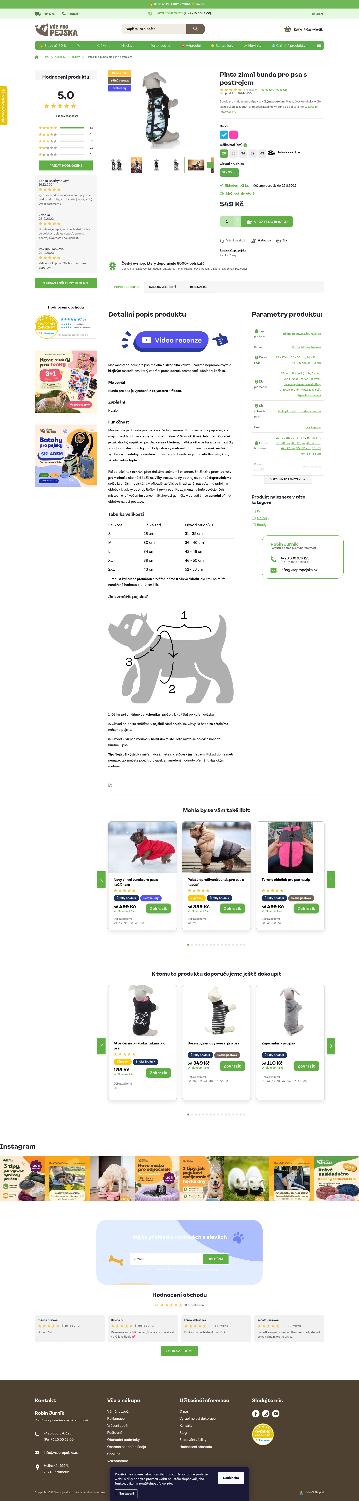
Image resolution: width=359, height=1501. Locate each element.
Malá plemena (287, 411)
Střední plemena (310, 411)
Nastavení (126, 1493)
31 (278, 1081)
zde (169, 1483)
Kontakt (73, 14)
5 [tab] (203, 945)
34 (195, 1081)
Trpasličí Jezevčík (309, 395)
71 (227, 1081)
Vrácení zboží (117, 1426)
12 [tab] (229, 945)
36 (131, 923)
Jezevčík (314, 379)
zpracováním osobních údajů (200, 1269)
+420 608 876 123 (295, 558)
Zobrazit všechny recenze (65, 283)
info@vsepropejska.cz (299, 570)
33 (126, 923)
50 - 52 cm (303, 448)
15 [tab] (241, 945)
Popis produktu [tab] (126, 287)
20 (189, 923)
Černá (296, 347)
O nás (184, 1411)
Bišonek (285, 373)
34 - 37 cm (313, 357)
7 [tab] (211, 945)
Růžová (316, 347)
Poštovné (49, 14)
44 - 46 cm (313, 443)
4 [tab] (199, 945)
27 (120, 923)
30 (263, 923)
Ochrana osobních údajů (126, 1447)
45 (268, 923)
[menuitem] (53, 45)
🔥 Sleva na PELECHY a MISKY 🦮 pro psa (177, 4)
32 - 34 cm (298, 438)
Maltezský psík (310, 390)
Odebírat (216, 1259)
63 (299, 1081)
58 (222, 1081)
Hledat (195, 29)
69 (305, 1081)
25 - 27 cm (283, 357)
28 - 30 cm (298, 357)
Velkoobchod (117, 1461)
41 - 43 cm (314, 363)
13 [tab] (233, 945)
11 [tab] (226, 945)
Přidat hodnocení (65, 165)
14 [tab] (237, 945)
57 (279, 923)
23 (115, 923)
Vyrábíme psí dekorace (198, 1419)
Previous (101, 879)
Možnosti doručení (240, 193)
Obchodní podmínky (123, 1440)
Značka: (233, 250)
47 (283, 1081)
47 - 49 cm (288, 448)
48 (211, 1081)
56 (142, 923)
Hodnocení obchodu (179, 1294)
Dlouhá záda (312, 334)
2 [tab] (192, 945)
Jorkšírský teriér (294, 384)
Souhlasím (231, 1478)
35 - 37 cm (313, 438)
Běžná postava (293, 334)
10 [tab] (222, 945)
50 (274, 923)
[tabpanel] (142, 875)
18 (263, 1081)
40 (137, 923)
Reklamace (116, 1419)
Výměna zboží (118, 1411)
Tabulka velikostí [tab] (162, 287)
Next (331, 879)
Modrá (305, 347)
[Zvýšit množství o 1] (237, 219)
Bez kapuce (313, 427)
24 (268, 1081)
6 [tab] (207, 945)
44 (205, 1081)
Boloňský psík (301, 373)
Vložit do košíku (271, 221)
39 (200, 1081)
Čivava (315, 373)
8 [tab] (214, 945)
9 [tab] (218, 945)
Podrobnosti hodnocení (273, 90)
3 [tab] (196, 945)
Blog (183, 1433)
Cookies (113, 1454)
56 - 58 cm (314, 454)
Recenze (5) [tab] (198, 287)
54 (289, 1081)
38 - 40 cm (299, 363)
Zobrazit (158, 908)
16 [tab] (244, 945)
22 (195, 923)
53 (216, 1081)
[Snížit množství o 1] (237, 224)
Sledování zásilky (193, 1440)
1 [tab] (188, 945)
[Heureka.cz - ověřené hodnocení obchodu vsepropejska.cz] (66, 327)
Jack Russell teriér (296, 379)
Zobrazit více (179, 1351)
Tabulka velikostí (290, 152)
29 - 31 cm (283, 438)
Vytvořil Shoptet (314, 1492)
